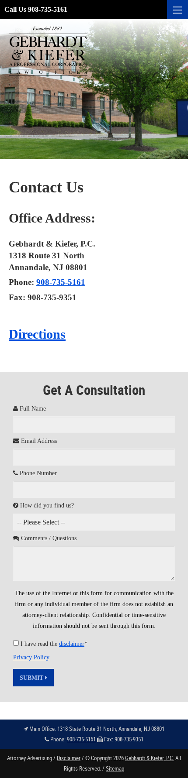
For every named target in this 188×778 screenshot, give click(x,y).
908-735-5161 (60, 282)
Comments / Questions (48, 538)
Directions (37, 334)
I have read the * (54, 644)
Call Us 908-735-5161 (35, 9)
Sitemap (115, 768)
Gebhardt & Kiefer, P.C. (149, 758)
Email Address (38, 441)
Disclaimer (68, 758)
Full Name (32, 408)
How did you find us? (46, 505)
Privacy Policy (31, 657)
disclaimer (71, 644)
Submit (32, 678)
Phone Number (37, 473)
